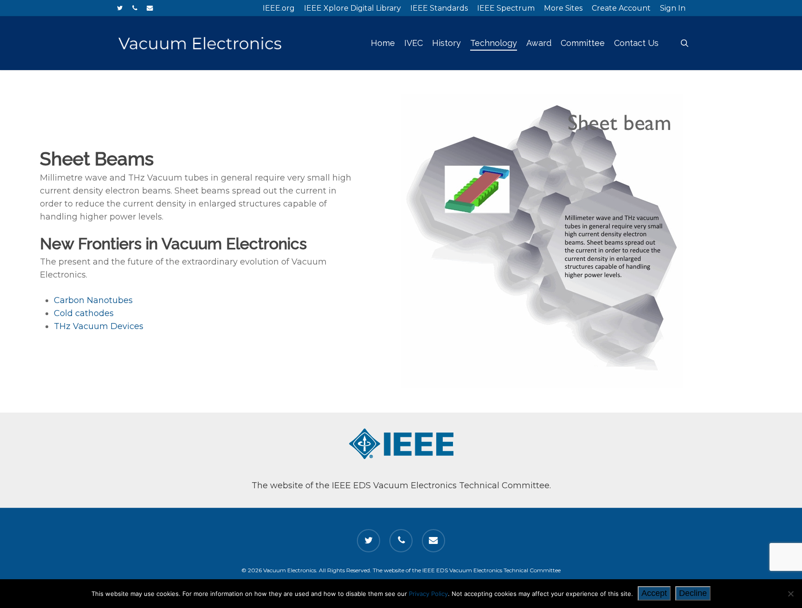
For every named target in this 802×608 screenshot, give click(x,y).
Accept (654, 593)
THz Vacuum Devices (98, 326)
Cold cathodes (84, 313)
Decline (693, 593)
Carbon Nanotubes (93, 300)
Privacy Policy (428, 593)
